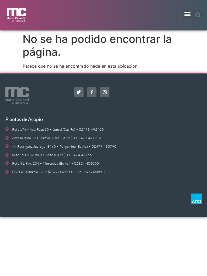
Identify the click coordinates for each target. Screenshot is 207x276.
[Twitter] (79, 92)
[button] (187, 14)
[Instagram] (104, 92)
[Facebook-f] (91, 92)
